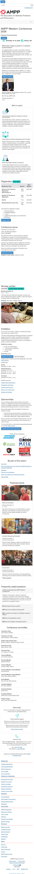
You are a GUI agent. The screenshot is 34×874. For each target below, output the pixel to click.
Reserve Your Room (7, 253)
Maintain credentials (6, 789)
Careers (3, 851)
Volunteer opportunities (7, 819)
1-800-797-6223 (18, 747)
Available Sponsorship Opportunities (11, 428)
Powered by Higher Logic (17, 873)
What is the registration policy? (12, 618)
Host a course (4, 814)
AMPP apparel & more (6, 854)
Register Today (6, 220)
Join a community (5, 774)
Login (2, 2)
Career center (4, 834)
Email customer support (17, 729)
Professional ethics (6, 829)
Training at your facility (6, 791)
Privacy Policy (12, 861)
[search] (32, 5)
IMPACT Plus (24, 869)
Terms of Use (21, 861)
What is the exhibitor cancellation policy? (15, 621)
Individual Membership (6, 764)
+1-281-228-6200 (20, 749)
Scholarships (4, 836)
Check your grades (6, 784)
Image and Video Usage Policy (17, 863)
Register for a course (6, 782)
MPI (18, 869)
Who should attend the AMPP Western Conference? (13, 590)
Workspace (4, 804)
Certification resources (6, 786)
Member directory (5, 832)
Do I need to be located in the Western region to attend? (16, 613)
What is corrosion (5, 827)
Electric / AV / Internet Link (7, 390)
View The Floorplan (19, 356)
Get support (4, 856)
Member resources (6, 769)
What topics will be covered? (12, 606)
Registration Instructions (7, 385)
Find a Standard (5, 797)
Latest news (4, 847)
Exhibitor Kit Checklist (6, 392)
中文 (14, 869)
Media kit (3, 839)
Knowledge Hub (29, 7)
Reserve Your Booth (7, 356)
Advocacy (3, 816)
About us (3, 844)
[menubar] (29, 7)
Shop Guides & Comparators (8, 799)
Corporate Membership (7, 766)
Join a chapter (4, 771)
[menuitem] (29, 7)
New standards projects (7, 801)
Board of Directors (5, 849)
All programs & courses (7, 779)
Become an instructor (6, 812)
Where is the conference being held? (14, 609)
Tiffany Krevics (4, 360)
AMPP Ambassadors (6, 809)
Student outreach (5, 821)
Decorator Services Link (7, 387)
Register (4, 38)
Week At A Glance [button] (7, 76)
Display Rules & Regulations (8, 382)
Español (8, 869)
